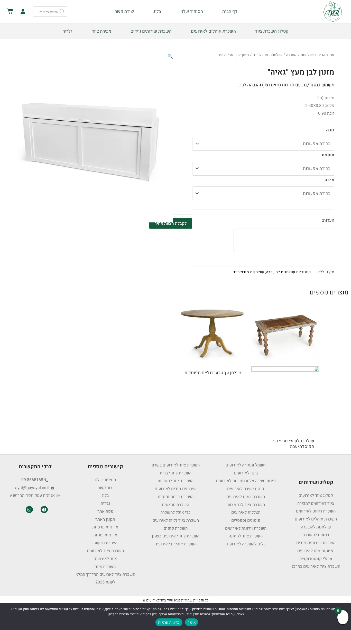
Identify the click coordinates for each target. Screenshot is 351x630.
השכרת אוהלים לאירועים (213, 31)
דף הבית (229, 11)
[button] (170, 56)
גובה (330, 130)
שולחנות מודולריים (267, 55)
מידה (329, 180)
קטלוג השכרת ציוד (272, 31)
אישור (192, 622)
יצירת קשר (124, 11)
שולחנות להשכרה (300, 55)
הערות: (328, 220)
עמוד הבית (325, 55)
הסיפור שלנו (191, 11)
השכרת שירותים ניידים (151, 31)
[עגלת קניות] (10, 11)
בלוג (157, 11)
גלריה (67, 31)
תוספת (328, 155)
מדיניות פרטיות (169, 622)
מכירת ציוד (101, 31)
